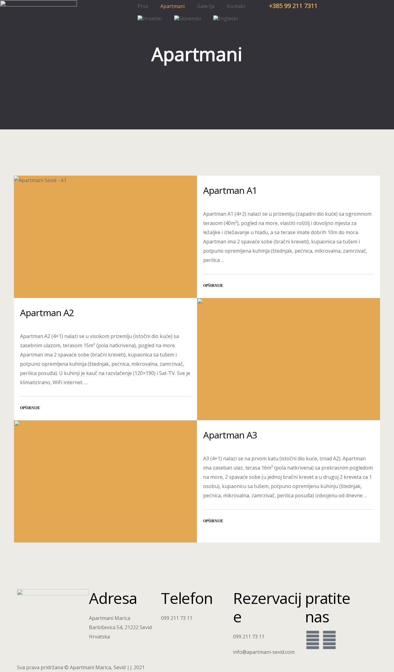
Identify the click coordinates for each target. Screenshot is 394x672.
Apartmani (172, 6)
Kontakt (236, 6)
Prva (143, 6)
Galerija (206, 6)
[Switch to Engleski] (225, 18)
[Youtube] (329, 639)
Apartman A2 (47, 312)
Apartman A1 (230, 190)
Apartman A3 (230, 435)
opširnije (213, 285)
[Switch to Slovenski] (187, 18)
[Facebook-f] (312, 639)
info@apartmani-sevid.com (264, 652)
